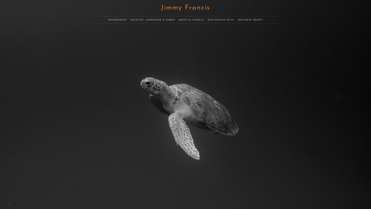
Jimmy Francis (185, 7)
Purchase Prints (250, 20)
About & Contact (191, 20)
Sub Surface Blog (221, 20)
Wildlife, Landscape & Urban (153, 20)
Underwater (117, 20)
